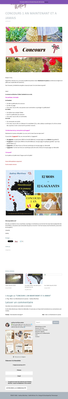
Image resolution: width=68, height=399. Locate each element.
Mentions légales (39, 331)
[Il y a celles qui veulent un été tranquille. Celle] (28, 348)
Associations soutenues (41, 330)
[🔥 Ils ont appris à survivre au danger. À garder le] (19, 348)
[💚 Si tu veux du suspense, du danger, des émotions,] (19, 336)
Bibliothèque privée (40, 326)
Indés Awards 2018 (10, 285)
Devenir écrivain (39, 328)
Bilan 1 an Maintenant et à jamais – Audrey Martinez (24, 298)
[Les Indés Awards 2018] (53, 279)
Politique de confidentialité (42, 333)
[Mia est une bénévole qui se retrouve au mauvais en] (9, 348)
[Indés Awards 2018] (14, 279)
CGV (36, 335)
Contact (37, 336)
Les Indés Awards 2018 (50, 285)
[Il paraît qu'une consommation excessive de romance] (9, 336)
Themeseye (54, 395)
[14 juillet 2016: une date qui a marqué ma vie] (34, 279)
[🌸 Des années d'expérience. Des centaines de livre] (28, 336)
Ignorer (46, 2)
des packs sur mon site (32, 225)
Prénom (19, 370)
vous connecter (14, 306)
